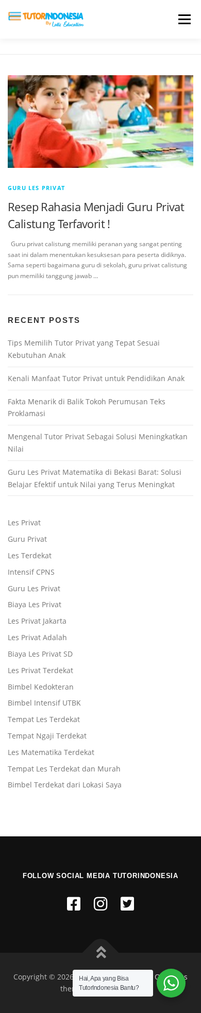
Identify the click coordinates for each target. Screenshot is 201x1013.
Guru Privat (27, 539)
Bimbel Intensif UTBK (44, 703)
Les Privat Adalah (37, 637)
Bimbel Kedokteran (41, 687)
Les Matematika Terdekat (51, 752)
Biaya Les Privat (34, 604)
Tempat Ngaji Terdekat (47, 736)
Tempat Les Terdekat (44, 719)
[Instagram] (100, 903)
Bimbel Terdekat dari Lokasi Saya (65, 784)
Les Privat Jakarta (37, 621)
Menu (183, 19)
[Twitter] (127, 903)
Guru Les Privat (36, 188)
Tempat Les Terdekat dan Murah (64, 769)
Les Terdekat (30, 555)
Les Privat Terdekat (40, 670)
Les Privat (24, 522)
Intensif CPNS (31, 572)
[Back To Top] (100, 952)
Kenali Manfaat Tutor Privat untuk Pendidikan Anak (96, 378)
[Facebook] (73, 903)
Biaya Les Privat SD (40, 654)
